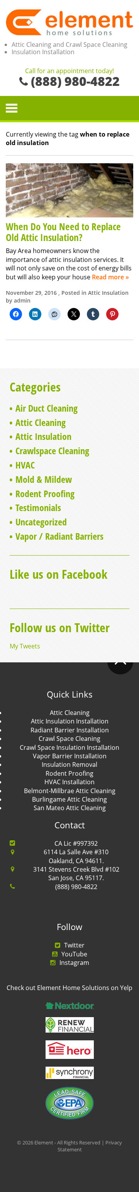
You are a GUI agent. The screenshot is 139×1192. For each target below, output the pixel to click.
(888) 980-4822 (76, 886)
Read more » (110, 277)
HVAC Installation (69, 782)
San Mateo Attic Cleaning (70, 808)
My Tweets (25, 646)
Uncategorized (41, 521)
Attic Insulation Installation (69, 721)
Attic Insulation (108, 292)
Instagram (74, 962)
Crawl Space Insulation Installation (69, 747)
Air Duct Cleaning (46, 408)
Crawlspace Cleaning (52, 450)
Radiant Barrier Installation (70, 730)
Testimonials (38, 507)
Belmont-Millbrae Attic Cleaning (69, 791)
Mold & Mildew (43, 479)
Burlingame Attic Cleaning (69, 799)
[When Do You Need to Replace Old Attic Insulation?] (69, 189)
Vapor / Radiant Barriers (59, 536)
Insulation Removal (69, 764)
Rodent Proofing (45, 493)
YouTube (74, 954)
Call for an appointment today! (69, 71)
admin (22, 300)
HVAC (25, 464)
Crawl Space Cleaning (69, 738)
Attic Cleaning (40, 422)
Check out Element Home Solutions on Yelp (69, 987)
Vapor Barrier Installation (70, 756)
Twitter (74, 945)
